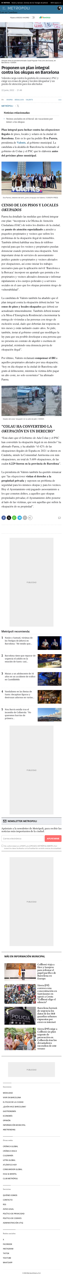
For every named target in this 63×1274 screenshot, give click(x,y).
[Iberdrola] (45, 17)
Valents (29, 100)
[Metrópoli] (32, 8)
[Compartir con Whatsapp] (14, 518)
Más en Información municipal (24, 956)
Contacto (7, 1200)
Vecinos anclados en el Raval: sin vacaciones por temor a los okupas (29, 120)
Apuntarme (53, 838)
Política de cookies (12, 1218)
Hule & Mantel (10, 1174)
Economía (7, 1116)
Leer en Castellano (8, 12)
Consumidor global (12, 1169)
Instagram (8, 1248)
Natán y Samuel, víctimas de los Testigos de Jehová (30, 3)
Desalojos (19, 100)
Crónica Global (10, 1146)
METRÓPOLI (7, 106)
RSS (4, 1204)
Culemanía (8, 1155)
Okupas (9, 100)
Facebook (7, 1244)
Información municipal (14, 1125)
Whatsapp (7, 1262)
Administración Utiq (13, 1223)
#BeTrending (9, 1129)
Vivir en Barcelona (12, 1097)
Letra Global (9, 1160)
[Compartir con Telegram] (19, 518)
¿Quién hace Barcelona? (14, 1106)
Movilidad (8, 1093)
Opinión (6, 1120)
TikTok (6, 1253)
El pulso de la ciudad (13, 1102)
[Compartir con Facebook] (3, 518)
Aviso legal (8, 1209)
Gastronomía (9, 1111)
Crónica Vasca (10, 1151)
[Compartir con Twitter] (9, 518)
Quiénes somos (10, 1195)
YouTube (7, 1258)
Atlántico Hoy (10, 1164)
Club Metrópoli (10, 1178)
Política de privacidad (13, 1213)
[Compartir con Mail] (25, 518)
